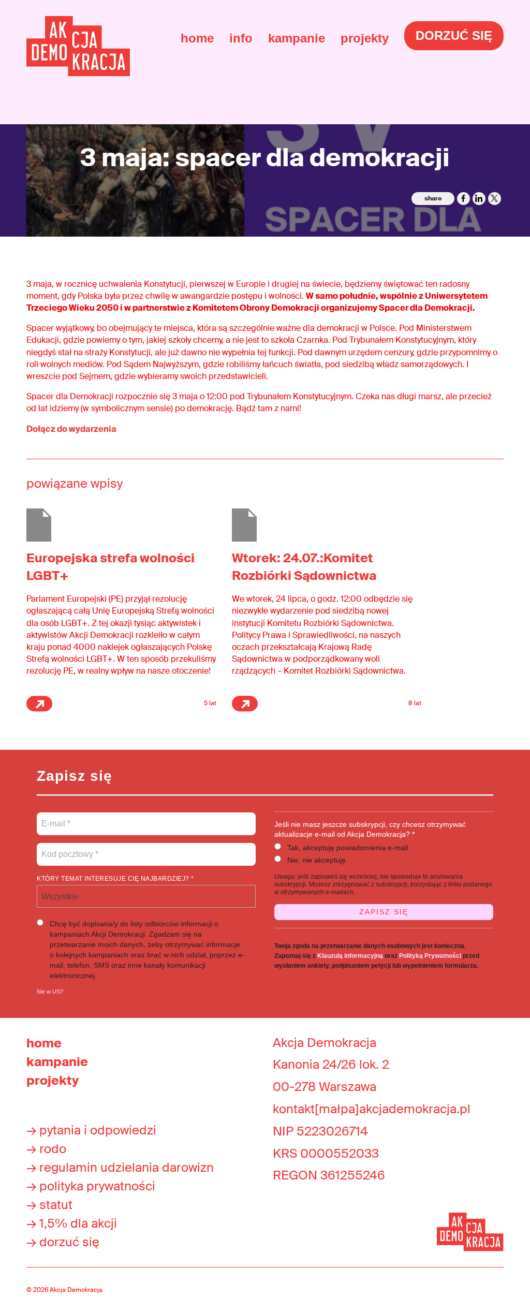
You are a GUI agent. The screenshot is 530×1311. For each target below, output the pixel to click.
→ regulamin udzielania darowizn (120, 1167)
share (432, 198)
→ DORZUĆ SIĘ (62, 1242)
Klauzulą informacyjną (350, 955)
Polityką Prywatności (430, 955)
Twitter (494, 198)
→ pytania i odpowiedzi (91, 1130)
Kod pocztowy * (70, 848)
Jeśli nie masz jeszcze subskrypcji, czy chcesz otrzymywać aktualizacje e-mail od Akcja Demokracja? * (370, 829)
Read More (39, 703)
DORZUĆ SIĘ (454, 35)
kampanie (296, 38)
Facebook (463, 198)
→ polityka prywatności (90, 1186)
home (197, 38)
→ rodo (46, 1149)
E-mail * (55, 817)
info (241, 38)
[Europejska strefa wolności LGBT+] (38, 524)
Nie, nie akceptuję (316, 860)
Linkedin (479, 198)
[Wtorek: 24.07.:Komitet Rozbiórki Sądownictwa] (244, 524)
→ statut (49, 1205)
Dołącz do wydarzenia (72, 429)
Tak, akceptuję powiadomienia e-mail (347, 847)
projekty (365, 38)
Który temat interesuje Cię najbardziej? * (115, 878)
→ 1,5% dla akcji (71, 1223)
